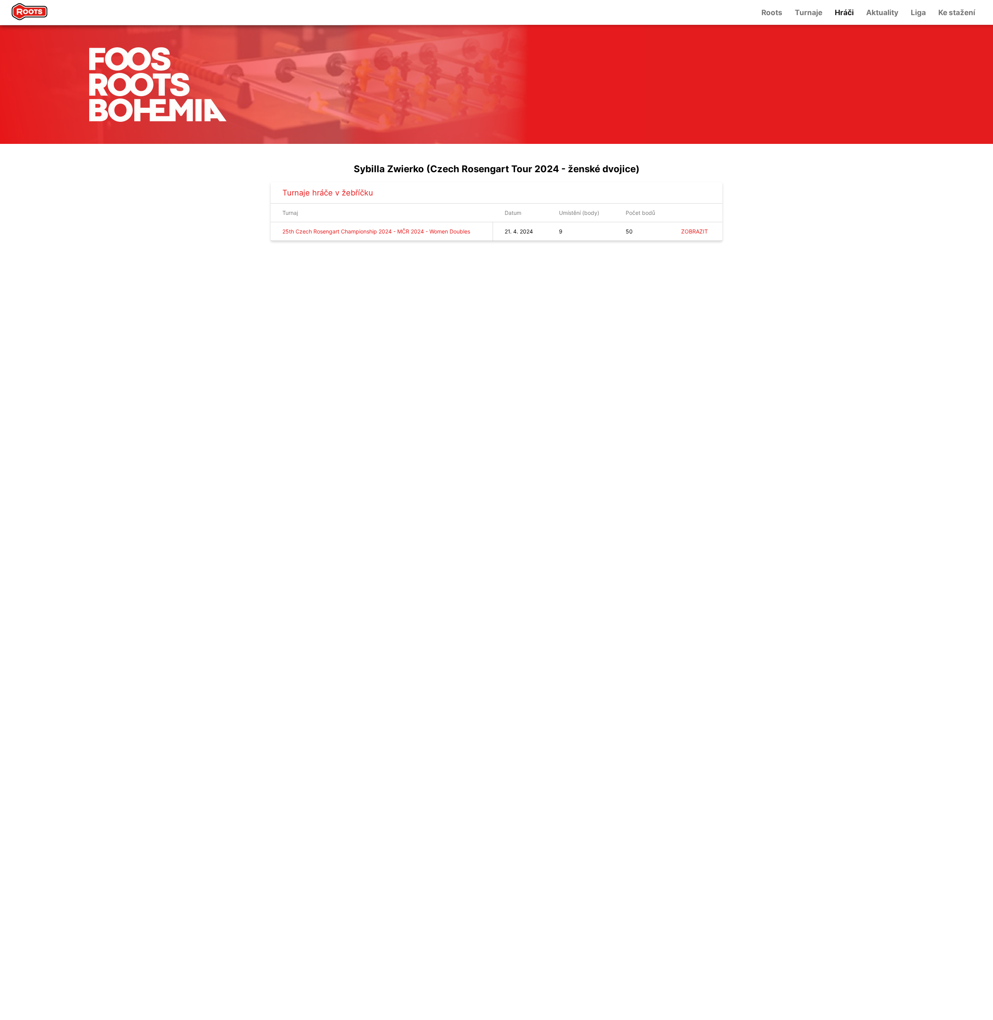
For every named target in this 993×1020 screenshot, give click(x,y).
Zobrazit (694, 231)
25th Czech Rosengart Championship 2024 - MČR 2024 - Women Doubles (376, 231)
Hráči (844, 12)
